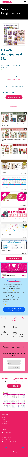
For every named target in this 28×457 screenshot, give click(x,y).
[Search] (16, 452)
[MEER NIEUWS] (14, 260)
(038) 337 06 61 (7, 439)
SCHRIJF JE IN (14, 367)
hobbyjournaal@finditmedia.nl (10, 441)
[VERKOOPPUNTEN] (14, 98)
